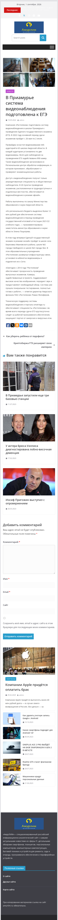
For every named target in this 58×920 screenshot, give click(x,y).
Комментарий (11, 542)
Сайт (5, 605)
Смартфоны (10, 679)
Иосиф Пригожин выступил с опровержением (25, 501)
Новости (10, 91)
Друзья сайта (9, 881)
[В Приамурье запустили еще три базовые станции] (29, 363)
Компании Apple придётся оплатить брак (26, 687)
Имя (6, 578)
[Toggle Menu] (52, 47)
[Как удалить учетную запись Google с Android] (12, 718)
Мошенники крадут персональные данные (33, 778)
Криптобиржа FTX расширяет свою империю (33, 345)
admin (21, 120)
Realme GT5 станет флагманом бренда (37, 763)
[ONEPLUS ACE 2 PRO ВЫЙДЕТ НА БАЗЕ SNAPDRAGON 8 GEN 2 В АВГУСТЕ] (12, 749)
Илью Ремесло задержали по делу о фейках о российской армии (37, 10)
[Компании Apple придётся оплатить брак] (29, 661)
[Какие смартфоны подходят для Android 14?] (12, 733)
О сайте (6, 876)
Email (6, 591)
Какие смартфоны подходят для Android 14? (38, 731)
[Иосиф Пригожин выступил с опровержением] (29, 470)
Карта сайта (8, 889)
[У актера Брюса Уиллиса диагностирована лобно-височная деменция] (29, 416)
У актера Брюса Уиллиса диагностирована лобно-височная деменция (29, 449)
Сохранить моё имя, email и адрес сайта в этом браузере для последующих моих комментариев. (29, 625)
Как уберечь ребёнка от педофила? (25, 336)
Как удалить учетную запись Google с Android (36, 717)
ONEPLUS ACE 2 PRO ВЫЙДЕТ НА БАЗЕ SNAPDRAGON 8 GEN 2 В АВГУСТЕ (37, 747)
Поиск (43, 37)
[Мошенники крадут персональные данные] (12, 779)
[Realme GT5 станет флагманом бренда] (12, 765)
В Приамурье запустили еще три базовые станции (27, 397)
